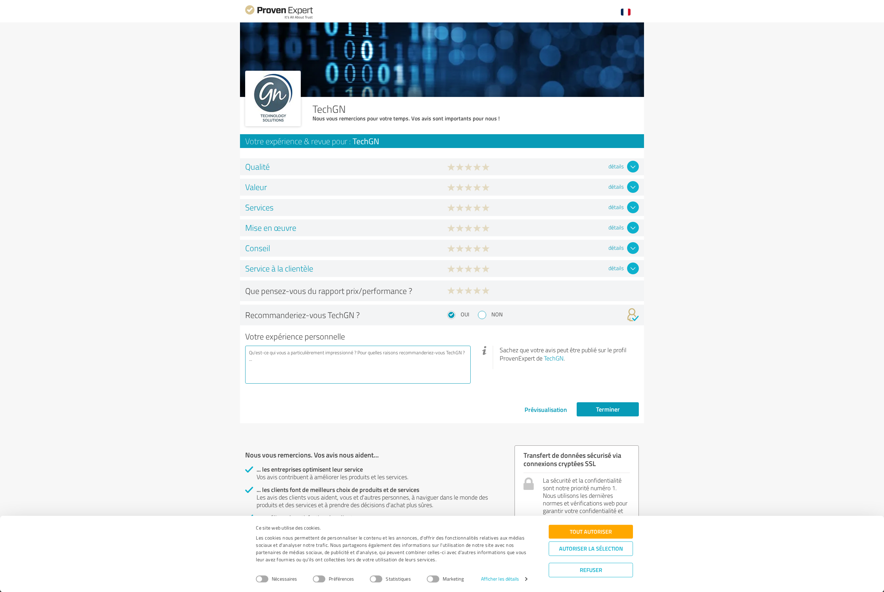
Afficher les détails (500, 579)
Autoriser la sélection (591, 548)
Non (497, 314)
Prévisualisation (546, 409)
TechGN (554, 358)
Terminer (608, 409)
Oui (465, 314)
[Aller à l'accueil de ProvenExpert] (279, 17)
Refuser (591, 570)
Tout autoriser (591, 531)
